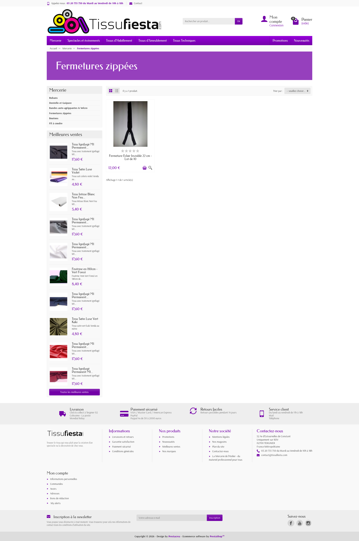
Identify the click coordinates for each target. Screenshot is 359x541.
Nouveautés (301, 40)
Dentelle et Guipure (60, 103)
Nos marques (169, 451)
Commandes (56, 484)
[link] (291, 523)
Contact (138, 3)
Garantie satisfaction (123, 441)
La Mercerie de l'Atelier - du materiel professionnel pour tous (225, 457)
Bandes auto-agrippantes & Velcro (68, 108)
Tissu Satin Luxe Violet (82, 170)
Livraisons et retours (123, 436)
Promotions (280, 40)
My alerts (56, 503)
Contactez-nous (220, 451)
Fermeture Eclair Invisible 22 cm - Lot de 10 (130, 157)
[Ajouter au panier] (144, 168)
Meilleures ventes (171, 446)
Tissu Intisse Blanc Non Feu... (83, 195)
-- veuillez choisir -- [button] (296, 91)
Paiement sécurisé (121, 446)
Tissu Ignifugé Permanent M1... (82, 370)
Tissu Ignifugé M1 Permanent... (83, 145)
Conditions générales (123, 451)
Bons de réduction (59, 498)
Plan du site (218, 446)
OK (238, 21)
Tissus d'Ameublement (152, 40)
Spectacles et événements (83, 40)
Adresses (54, 493)
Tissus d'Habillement (119, 40)
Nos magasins (219, 441)
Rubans (53, 98)
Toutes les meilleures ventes (74, 392)
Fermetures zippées (60, 113)
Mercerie (55, 40)
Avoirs (53, 488)
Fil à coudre (55, 123)
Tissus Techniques (184, 40)
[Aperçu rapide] (150, 168)
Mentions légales (221, 436)
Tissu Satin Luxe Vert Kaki (85, 320)
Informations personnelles (63, 479)
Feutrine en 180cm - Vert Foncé (84, 270)
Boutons (53, 118)
